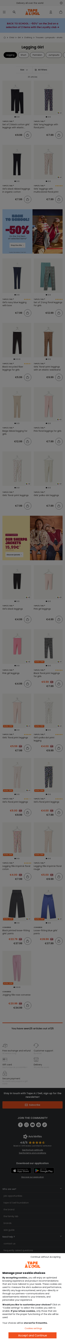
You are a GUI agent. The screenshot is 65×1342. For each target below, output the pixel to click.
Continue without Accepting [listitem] (45, 1256)
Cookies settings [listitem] (33, 1328)
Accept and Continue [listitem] (32, 1335)
